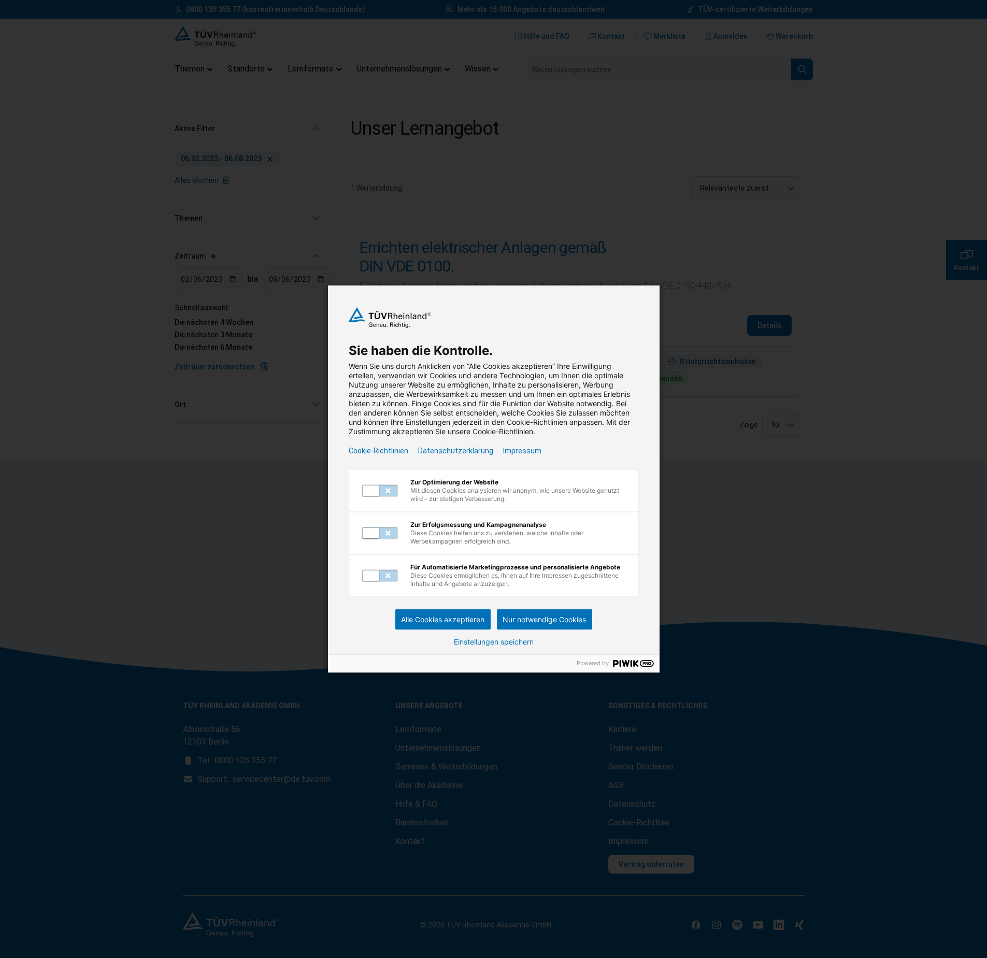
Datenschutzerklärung (455, 451)
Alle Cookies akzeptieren (442, 619)
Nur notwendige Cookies (544, 619)
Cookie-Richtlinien (378, 451)
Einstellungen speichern (494, 642)
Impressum (522, 451)
